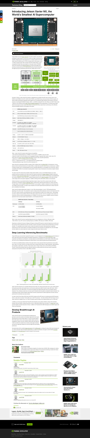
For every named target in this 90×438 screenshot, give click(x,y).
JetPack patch (37, 328)
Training (46, 1)
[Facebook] (70, 424)
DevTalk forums (22, 331)
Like (53, 48)
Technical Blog (17, 5)
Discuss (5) (57, 48)
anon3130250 (21, 364)
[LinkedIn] (74, 424)
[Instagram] (72, 424)
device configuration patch (28, 182)
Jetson (20, 339)
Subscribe (75, 5)
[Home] (15, 1)
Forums (34, 1)
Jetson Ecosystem (45, 177)
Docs (38, 1)
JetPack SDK (44, 164)
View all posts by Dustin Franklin (27, 352)
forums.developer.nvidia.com (36, 403)
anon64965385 (21, 380)
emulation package (17, 384)
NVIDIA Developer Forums (35, 351)
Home (29, 1)
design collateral (46, 174)
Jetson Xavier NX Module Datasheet (32, 103)
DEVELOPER (23, 1)
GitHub (42, 351)
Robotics (14, 8)
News (23, 339)
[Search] (71, 2)
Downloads (42, 1)
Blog (31, 1)
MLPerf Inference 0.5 (27, 65)
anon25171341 (21, 372)
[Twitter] (76, 424)
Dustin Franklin (15, 50)
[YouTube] (78, 424)
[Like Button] (20, 334)
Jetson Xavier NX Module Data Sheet (26, 157)
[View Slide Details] (45, 413)
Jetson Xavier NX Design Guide (23, 175)
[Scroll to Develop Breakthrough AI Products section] (20, 312)
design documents (28, 328)
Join (74, 1)
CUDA (17, 339)
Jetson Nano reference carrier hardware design (45, 384)
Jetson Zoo (53, 303)
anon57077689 (21, 397)
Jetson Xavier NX (25, 56)
